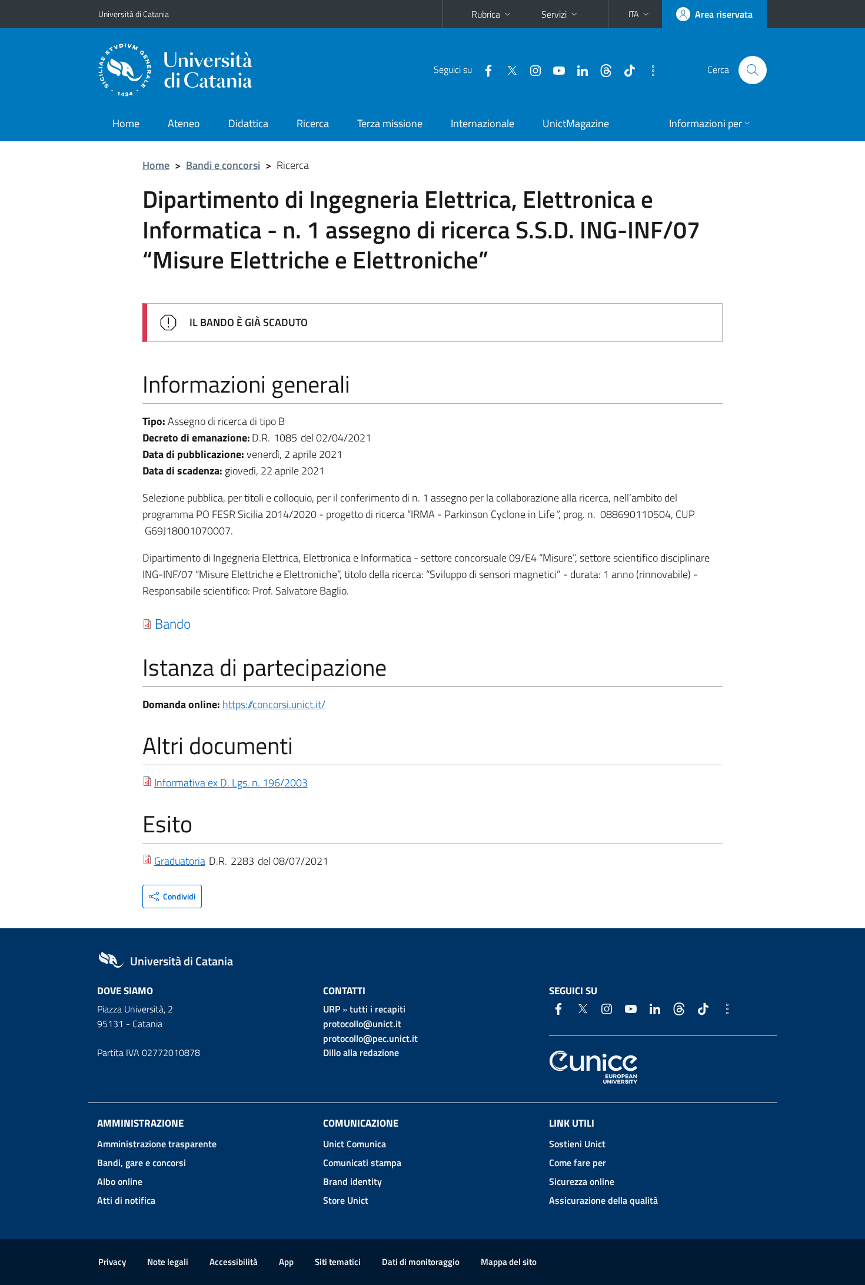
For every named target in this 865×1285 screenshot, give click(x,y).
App (286, 1262)
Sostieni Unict (577, 1144)
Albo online (119, 1181)
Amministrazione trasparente (157, 1144)
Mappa (509, 1262)
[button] (640, 14)
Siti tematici (338, 1262)
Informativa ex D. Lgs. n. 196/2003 (231, 783)
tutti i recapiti (377, 1009)
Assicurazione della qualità (603, 1200)
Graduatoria (179, 861)
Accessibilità (233, 1262)
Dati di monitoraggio (421, 1262)
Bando (173, 623)
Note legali (167, 1262)
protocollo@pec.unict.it (370, 1038)
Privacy (112, 1262)
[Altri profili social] (648, 69)
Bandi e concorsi (223, 165)
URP (331, 1009)
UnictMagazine (576, 123)
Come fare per (577, 1162)
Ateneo (184, 123)
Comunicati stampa (362, 1162)
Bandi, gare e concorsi (141, 1162)
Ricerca (313, 123)
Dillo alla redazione (361, 1052)
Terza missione (389, 123)
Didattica (248, 123)
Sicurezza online (581, 1181)
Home (125, 123)
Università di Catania (133, 14)
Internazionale (482, 123)
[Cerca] (752, 70)
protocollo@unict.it (362, 1024)
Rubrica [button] (485, 14)
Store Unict (345, 1200)
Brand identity (352, 1181)
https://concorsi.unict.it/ (273, 704)
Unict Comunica (354, 1144)
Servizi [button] (554, 14)
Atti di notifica (126, 1200)
